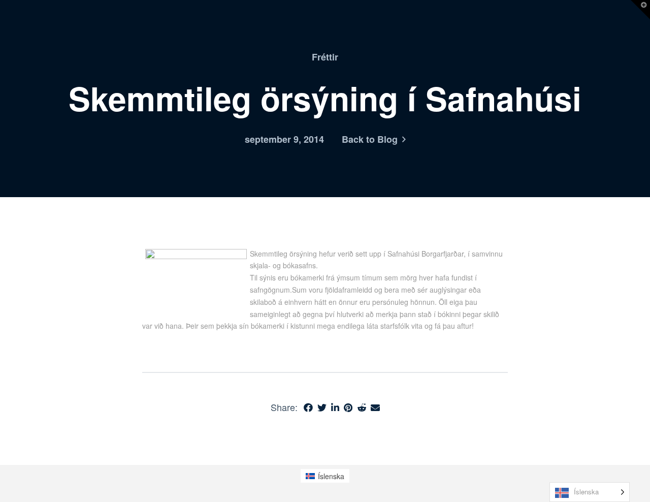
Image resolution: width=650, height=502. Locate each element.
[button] (640, 9)
